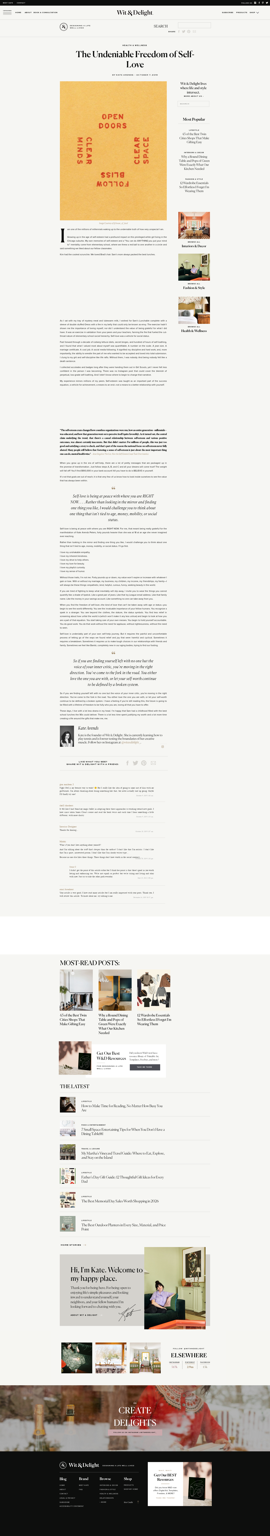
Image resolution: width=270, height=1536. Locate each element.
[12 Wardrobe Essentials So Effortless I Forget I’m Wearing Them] (153, 990)
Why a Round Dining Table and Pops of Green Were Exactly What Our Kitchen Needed (113, 1024)
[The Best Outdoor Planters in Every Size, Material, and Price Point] (68, 1224)
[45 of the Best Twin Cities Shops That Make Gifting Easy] (76, 990)
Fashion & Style (194, 179)
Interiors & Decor (194, 152)
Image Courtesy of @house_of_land (113, 223)
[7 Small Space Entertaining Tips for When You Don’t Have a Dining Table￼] (68, 1128)
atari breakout (67, 889)
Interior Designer (68, 827)
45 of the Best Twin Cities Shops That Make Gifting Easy (194, 138)
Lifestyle (194, 130)
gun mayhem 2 (67, 785)
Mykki (63, 842)
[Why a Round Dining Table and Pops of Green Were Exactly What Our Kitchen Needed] (115, 990)
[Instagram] (162, 746)
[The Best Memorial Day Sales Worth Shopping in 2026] (68, 1200)
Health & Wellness (134, 45)
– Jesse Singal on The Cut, (119, 454)
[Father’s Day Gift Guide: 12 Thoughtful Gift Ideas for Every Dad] (68, 1176)
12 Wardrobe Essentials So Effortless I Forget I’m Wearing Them (194, 187)
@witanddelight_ (130, 742)
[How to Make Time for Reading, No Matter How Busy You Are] (68, 1104)
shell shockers (66, 806)
